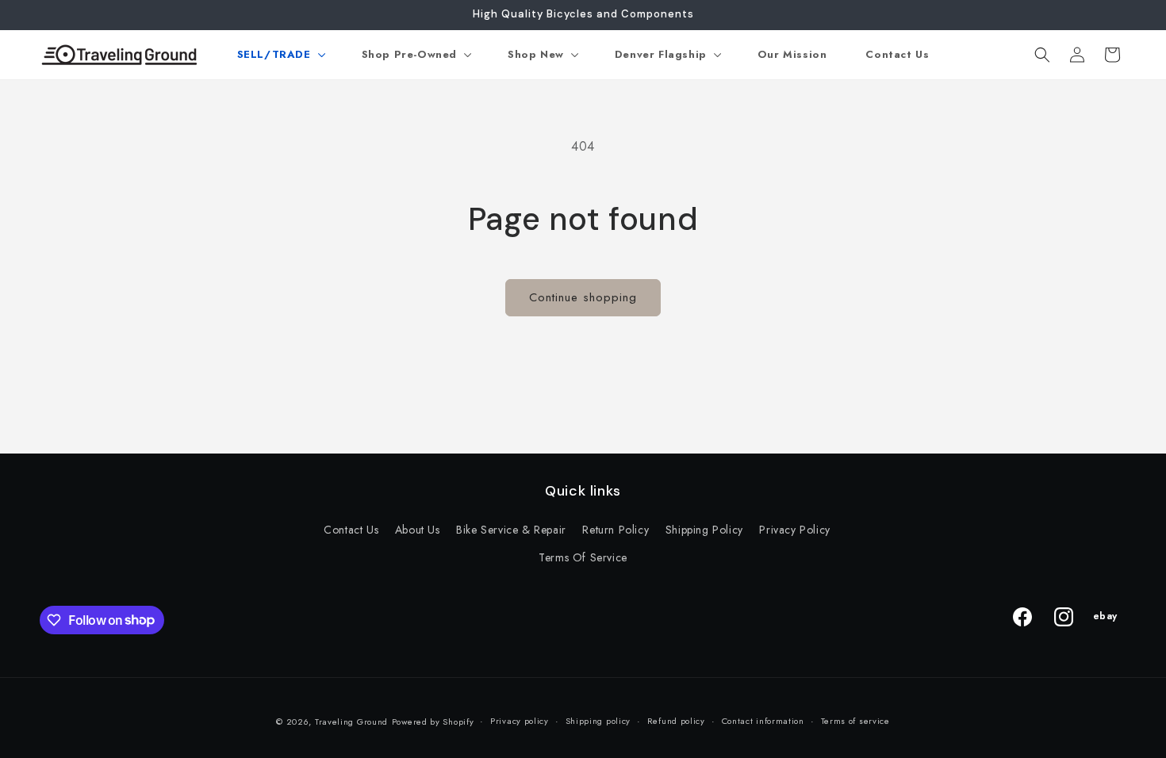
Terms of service (855, 720)
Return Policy (615, 530)
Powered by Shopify (433, 721)
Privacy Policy (794, 530)
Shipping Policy (704, 530)
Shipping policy (598, 720)
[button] (280, 55)
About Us (417, 530)
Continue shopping (583, 297)
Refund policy (676, 720)
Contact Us (351, 530)
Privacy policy (519, 720)
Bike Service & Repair (511, 530)
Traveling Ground (351, 721)
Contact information (763, 720)
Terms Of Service (583, 557)
